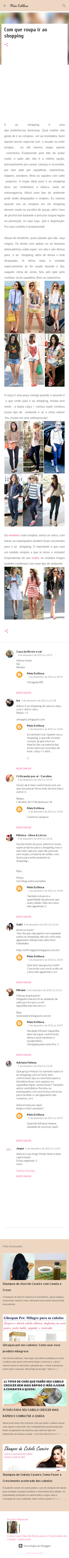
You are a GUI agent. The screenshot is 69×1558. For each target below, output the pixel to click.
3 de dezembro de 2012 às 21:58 (38, 700)
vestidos (14, 535)
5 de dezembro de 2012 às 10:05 (45, 959)
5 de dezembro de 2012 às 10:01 (45, 729)
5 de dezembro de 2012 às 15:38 (35, 1066)
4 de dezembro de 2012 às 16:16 (35, 838)
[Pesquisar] (64, 5)
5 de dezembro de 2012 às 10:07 (45, 1025)
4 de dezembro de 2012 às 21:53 (44, 990)
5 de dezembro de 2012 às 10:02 (45, 811)
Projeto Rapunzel (17, 1519)
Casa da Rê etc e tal (29, 651)
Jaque (20, 1148)
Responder (23, 692)
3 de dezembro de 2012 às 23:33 (35, 779)
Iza (18, 700)
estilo (35, 557)
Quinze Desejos (25, 1170)
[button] (6, 44)
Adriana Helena (26, 1062)
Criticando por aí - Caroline (34, 776)
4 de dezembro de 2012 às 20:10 (41, 924)
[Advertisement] (34, 87)
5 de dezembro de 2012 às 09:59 (45, 676)
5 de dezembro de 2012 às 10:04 (45, 890)
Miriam (21, 990)
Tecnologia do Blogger (37, 1545)
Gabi (19, 924)
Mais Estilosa (19, 5)
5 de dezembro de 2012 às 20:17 (45, 1118)
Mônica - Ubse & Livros (31, 835)
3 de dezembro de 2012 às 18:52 (35, 655)
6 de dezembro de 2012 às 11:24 (42, 1148)
